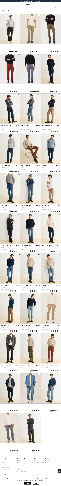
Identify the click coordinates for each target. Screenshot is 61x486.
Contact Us (18, 460)
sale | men (7, 7)
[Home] (30, 4)
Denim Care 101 (19, 469)
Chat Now (32, 465)
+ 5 (59, 51)
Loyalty (17, 467)
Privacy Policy (41, 480)
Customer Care (19, 464)
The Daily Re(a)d (5, 469)
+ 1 (59, 131)
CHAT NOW (43, 1)
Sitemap (3, 465)
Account (18, 462)
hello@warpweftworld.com (39, 462)
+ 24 (18, 51)
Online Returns (19, 465)
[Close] (59, 478)
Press (3, 462)
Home (3, 7)
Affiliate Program (5, 467)
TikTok (46, 462)
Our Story (4, 460)
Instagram (47, 460)
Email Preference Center (21, 471)
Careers (3, 464)
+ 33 (18, 131)
